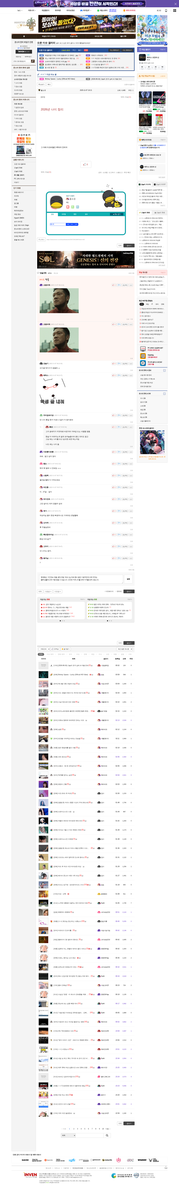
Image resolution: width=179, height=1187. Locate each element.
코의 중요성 (60, 757)
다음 (107, 1129)
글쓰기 (129, 643)
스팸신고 (119, 172)
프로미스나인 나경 (62, 812)
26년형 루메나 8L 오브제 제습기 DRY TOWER (152, 285)
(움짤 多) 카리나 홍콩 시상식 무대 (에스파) (71, 802)
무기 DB (143, 398)
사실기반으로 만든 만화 (64, 702)
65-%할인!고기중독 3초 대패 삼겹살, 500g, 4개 (152, 277)
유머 (70, 654)
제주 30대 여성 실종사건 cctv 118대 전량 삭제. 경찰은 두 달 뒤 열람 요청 (82, 1067)
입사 (102, 793)
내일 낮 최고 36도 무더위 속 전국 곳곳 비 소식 (72, 1058)
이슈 (50, 654)
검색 (33, 61)
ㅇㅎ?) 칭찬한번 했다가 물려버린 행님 (69, 1086)
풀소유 (43, 90)
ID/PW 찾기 (28, 56)
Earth (102, 903)
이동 (131, 319)
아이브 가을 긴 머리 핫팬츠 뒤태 (67, 830)
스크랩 (105, 172)
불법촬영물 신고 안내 (105, 1168)
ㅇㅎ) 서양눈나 (61, 1049)
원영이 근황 (60, 784)
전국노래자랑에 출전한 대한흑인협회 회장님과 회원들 (75, 711)
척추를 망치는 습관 (63, 775)
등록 (128, 579)
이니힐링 (73, 207)
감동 (122, 654)
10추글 (56, 649)
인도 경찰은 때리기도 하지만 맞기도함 (69, 693)
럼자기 (103, 1095)
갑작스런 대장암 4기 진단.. (65, 967)
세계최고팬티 (105, 1104)
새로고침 (131, 273)
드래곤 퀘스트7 (19, 236)
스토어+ (162, 76)
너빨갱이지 (105, 693)
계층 (115, 654)
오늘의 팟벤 (18, 171)
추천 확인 (127, 172)
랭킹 (75, 214)
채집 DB (143, 410)
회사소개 (48, 1168)
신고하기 (112, 172)
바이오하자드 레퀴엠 (21, 232)
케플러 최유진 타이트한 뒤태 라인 (68, 821)
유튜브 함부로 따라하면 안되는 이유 (69, 720)
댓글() (128, 97)
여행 (15, 207)
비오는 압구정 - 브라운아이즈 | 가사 (69, 885)
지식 (100, 654)
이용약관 (66, 1168)
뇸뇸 (102, 675)
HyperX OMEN (19, 218)
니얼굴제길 (105, 665)
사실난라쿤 (105, 684)
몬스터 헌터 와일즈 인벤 (24, 42)
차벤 (15, 199)
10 (103, 1129)
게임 (92, 654)
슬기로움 (104, 711)
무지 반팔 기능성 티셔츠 (147, 289)
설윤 (57, 729)
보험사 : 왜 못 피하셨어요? (65, 766)
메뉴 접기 (116, 214)
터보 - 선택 (60, 894)
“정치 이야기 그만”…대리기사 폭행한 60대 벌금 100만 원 (76, 1040)
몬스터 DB (143, 413)
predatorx (104, 894)
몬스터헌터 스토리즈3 (21, 229)
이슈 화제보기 (127, 50)
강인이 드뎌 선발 (62, 1104)
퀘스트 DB (143, 417)
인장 (52, 214)
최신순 (56, 273)
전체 (40, 654)
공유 (100, 172)
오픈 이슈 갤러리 (20, 164)
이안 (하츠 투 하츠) (63, 793)
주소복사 (41, 239)
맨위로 (119, 591)
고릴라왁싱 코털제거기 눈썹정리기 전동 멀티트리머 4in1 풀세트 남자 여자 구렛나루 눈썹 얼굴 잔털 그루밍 (152, 281)
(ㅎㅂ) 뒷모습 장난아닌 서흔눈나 (67, 921)
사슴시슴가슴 (105, 930)
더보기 (77, 207)
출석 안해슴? (60, 985)
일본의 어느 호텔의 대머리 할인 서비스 (70, 949)
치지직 (16, 196)
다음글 (47, 591)
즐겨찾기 (66, 649)
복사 (49, 84)
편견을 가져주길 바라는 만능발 (67, 738)
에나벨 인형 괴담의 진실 (64, 684)
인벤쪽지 (68, 207)
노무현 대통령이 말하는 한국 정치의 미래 (71, 903)
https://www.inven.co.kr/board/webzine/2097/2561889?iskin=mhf (66, 239)
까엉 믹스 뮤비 (61, 1095)
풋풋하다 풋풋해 (62, 912)
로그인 (159, 10)
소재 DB (143, 406)
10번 (67, 224)
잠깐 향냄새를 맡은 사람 (64, 748)
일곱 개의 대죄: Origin (21, 225)
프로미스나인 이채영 (63, 839)
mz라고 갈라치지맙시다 (64, 1077)
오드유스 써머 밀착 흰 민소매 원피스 (69, 857)
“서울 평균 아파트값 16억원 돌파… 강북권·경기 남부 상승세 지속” (79, 1013)
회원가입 (18, 56)
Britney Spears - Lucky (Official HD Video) (71, 675)
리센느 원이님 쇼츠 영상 (64, 958)
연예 (61, 654)
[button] (60, 620)
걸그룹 (16, 203)
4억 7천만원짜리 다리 (64, 1031)
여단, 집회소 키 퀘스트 (147, 379)
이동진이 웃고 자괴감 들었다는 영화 (69, 1022)
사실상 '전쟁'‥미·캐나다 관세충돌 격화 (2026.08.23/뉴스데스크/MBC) (81, 994)
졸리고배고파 (105, 1077)
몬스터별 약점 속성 (146, 383)
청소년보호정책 (91, 1168)
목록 (122, 97)
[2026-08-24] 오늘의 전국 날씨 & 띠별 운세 (71, 665)
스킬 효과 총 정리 (146, 375)
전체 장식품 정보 (145, 386)
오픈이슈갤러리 (129, 84)
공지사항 (130, 1168)
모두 (72, 224)
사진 (107, 654)
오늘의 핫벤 (18, 168)
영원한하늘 (105, 949)
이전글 (57, 591)
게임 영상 (17, 214)
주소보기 (41, 84)
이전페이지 (109, 591)
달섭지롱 (104, 921)
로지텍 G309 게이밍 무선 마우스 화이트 (152, 293)
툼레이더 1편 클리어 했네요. (66, 940)
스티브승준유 (105, 912)
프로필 (64, 214)
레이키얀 (104, 1067)
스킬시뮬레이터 (145, 421)
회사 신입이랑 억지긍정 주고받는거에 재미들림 (73, 976)
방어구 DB (143, 402)
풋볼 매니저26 (19, 240)
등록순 (50, 273)
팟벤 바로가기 (19, 192)
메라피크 (104, 729)
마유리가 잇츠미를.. (63, 930)
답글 (128, 319)
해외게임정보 (18, 210)
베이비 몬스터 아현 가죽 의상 (66, 876)
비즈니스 (57, 1168)
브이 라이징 (18, 221)
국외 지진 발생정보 (63, 1113)
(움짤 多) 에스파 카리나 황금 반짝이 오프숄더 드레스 (75, 848)
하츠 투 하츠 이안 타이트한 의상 (67, 866)
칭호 (86, 214)
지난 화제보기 (114, 50)
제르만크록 (105, 1031)
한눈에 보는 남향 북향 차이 (66, 1003)
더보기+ (82, 599)
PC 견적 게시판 (19, 178)
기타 (130, 654)
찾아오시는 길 (120, 1168)
